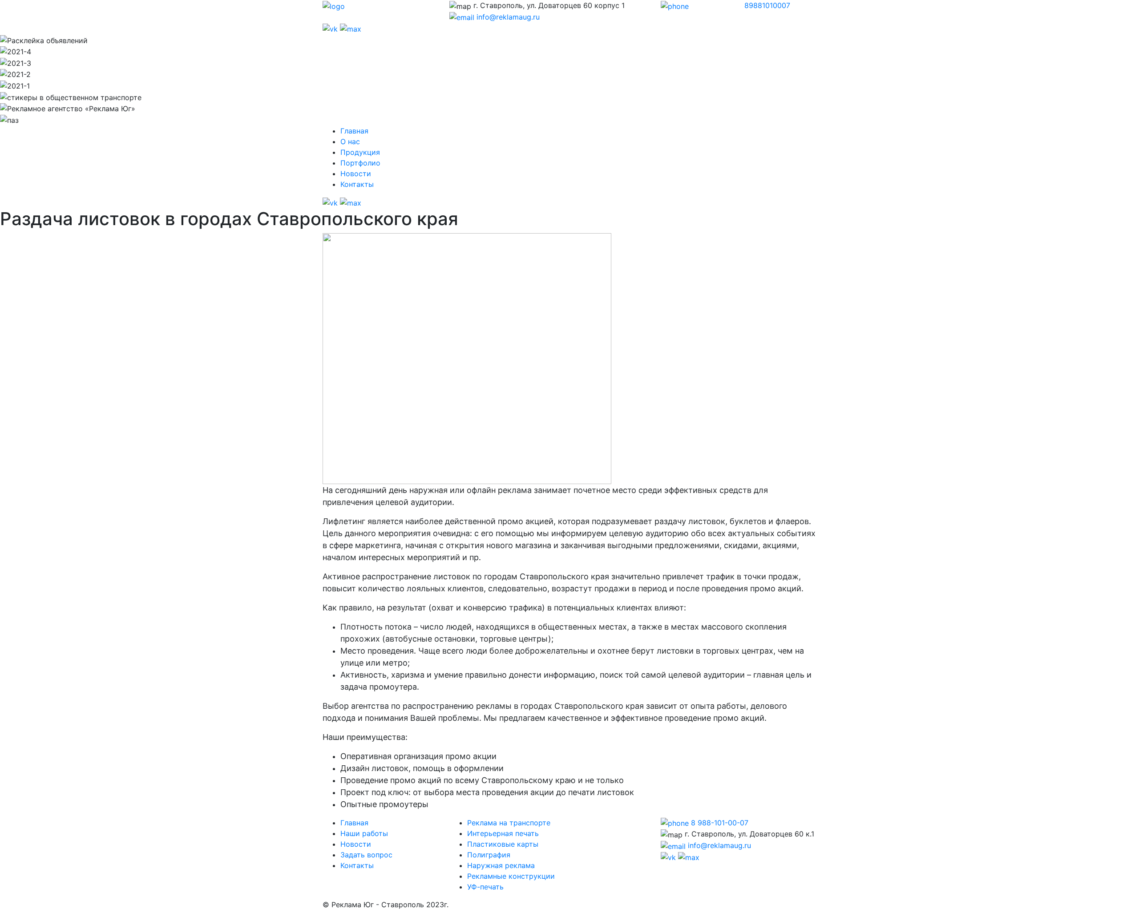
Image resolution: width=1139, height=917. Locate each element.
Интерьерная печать (503, 833)
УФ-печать (485, 886)
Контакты (357, 184)
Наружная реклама (501, 865)
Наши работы (364, 833)
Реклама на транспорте (508, 822)
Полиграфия (488, 854)
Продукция (360, 152)
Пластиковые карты (502, 844)
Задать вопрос (366, 854)
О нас (350, 141)
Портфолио (360, 162)
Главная (354, 130)
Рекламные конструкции (511, 876)
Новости (355, 173)
